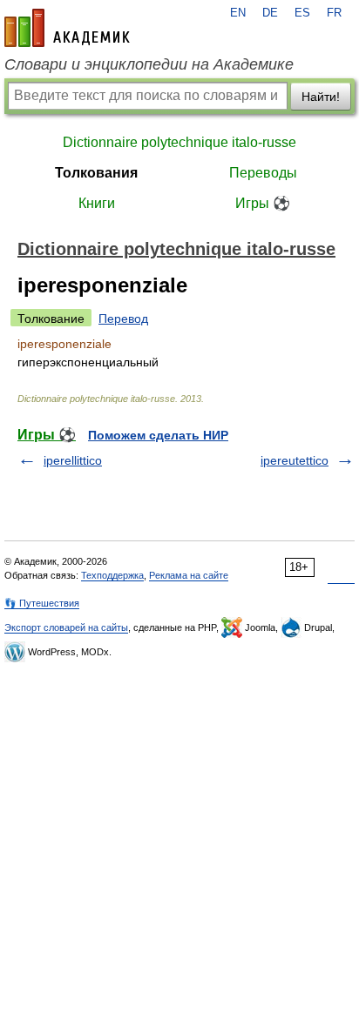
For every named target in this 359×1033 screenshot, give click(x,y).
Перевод (123, 318)
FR (334, 13)
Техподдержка (112, 575)
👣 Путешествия (41, 603)
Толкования (96, 172)
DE (270, 13)
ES (302, 13)
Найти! (320, 97)
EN (238, 13)
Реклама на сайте (188, 575)
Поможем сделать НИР (158, 435)
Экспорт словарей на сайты (66, 627)
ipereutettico (295, 460)
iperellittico (73, 460)
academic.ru (67, 28)
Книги (96, 203)
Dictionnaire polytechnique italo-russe (179, 142)
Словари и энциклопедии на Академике (149, 64)
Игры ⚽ (262, 203)
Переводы (263, 172)
